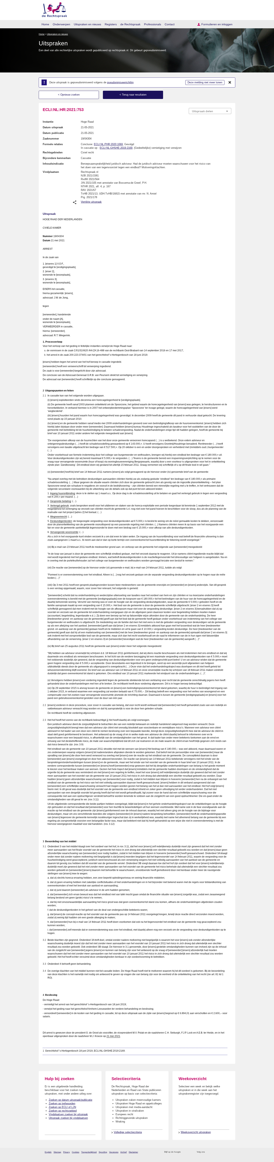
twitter (208, 1152)
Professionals (152, 24)
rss (184, 1152)
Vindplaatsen (51, 171)
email (190, 1152)
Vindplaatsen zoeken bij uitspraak (68, 1114)
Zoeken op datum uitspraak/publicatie (70, 1099)
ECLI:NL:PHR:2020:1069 (108, 144)
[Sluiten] (230, 82)
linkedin (224, 1152)
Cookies (75, 1152)
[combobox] (210, 111)
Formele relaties (53, 144)
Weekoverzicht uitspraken (196, 1132)
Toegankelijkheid (89, 1152)
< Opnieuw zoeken (69, 94)
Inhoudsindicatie (53, 163)
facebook (213, 1152)
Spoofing (103, 1152)
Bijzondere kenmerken (57, 158)
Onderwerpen (61, 24)
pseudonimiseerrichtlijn (120, 82)
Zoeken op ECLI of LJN (62, 1107)
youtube (229, 1152)
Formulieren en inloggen (216, 24)
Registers (111, 24)
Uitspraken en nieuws (87, 24)
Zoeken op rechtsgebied (63, 1110)
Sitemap (57, 1152)
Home (45, 24)
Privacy (66, 1152)
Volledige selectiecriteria (128, 1132)
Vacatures (113, 1152)
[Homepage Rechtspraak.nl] (53, 9)
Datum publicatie (53, 132)
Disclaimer (133, 1152)
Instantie (48, 121)
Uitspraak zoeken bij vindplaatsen (68, 1117)
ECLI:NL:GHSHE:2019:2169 (116, 147)
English (48, 1152)
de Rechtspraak (130, 24)
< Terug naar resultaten (133, 94)
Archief (123, 1152)
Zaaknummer (51, 138)
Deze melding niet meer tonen (205, 82)
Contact (170, 24)
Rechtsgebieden (53, 152)
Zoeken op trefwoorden (62, 1103)
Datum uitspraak (53, 127)
